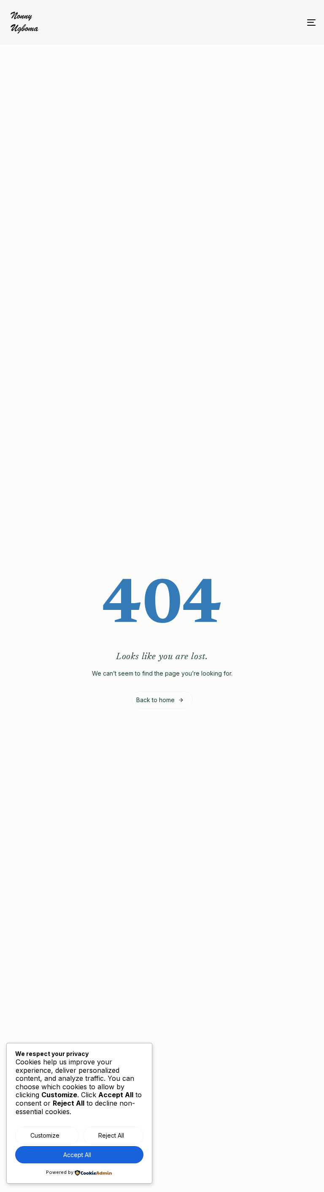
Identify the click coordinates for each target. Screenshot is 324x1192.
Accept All (77, 1154)
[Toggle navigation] (264, 22)
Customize (44, 1135)
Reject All (111, 1135)
